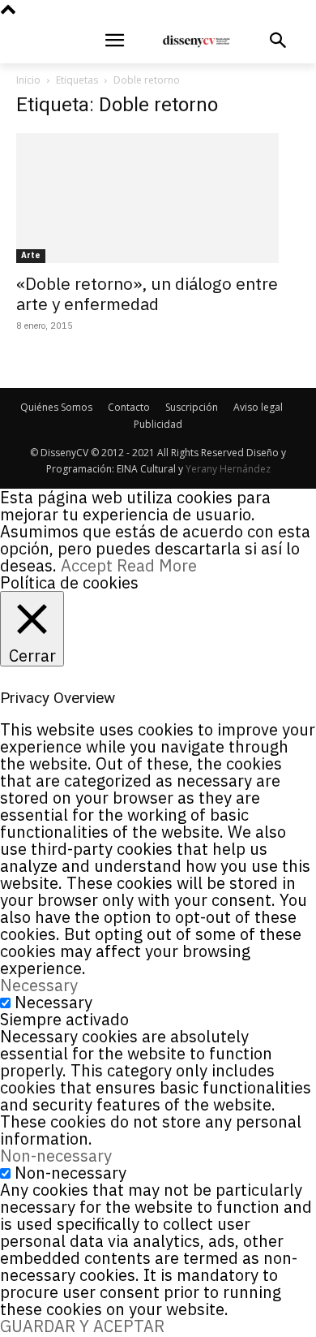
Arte (31, 255)
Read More (157, 565)
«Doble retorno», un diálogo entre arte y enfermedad (147, 293)
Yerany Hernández (228, 469)
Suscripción (191, 407)
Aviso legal (258, 407)
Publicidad (158, 424)
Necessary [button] (39, 985)
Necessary (53, 1002)
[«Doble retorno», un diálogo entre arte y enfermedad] (158, 198)
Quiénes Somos (56, 407)
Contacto (129, 407)
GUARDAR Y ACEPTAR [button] (82, 1326)
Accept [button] (87, 565)
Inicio (28, 80)
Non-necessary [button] (56, 1156)
